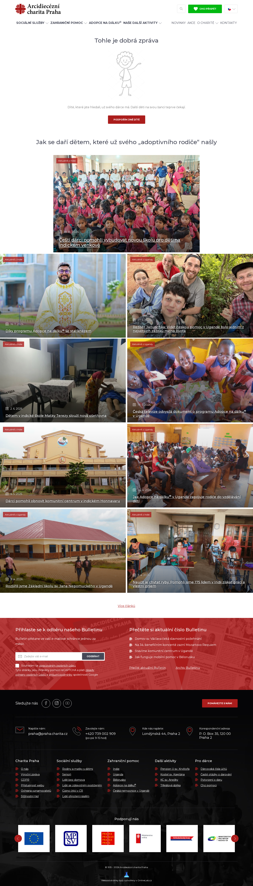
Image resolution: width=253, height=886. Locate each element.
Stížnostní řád (30, 796)
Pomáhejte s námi (220, 703)
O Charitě (205, 23)
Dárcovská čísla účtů (214, 769)
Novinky (179, 23)
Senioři (66, 774)
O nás (24, 769)
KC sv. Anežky (169, 779)
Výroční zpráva (30, 774)
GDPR (25, 779)
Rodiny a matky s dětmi (77, 769)
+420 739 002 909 (100, 734)
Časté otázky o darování (216, 774)
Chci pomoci (209, 785)
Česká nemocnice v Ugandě (131, 790)
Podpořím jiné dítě (127, 119)
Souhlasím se (48, 665)
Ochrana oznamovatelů (36, 790)
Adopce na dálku (124, 785)
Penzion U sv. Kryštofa (174, 769)
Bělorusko (119, 779)
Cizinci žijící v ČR (72, 790)
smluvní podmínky (60, 674)
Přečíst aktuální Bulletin (147, 668)
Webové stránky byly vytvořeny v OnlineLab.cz (126, 880)
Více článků (126, 606)
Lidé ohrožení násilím (75, 796)
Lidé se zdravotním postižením (82, 785)
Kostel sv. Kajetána (172, 774)
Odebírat (93, 656)
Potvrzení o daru (211, 779)
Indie (116, 769)
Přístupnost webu (32, 785)
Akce (191, 23)
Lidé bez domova (73, 779)
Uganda (118, 774)
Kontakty (228, 23)
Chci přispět (207, 8)
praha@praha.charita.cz (47, 734)
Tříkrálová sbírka (170, 785)
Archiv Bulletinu (188, 668)
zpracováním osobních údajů (57, 665)
